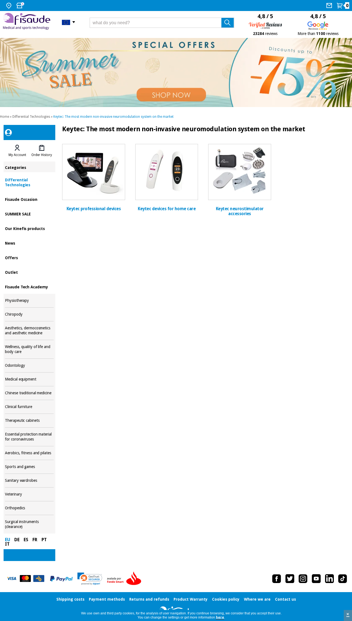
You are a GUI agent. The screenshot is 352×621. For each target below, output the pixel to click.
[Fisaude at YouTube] (316, 578)
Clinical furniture (29, 407)
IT (7, 544)
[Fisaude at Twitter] (289, 578)
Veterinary (29, 494)
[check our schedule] (21, 5)
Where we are (257, 599)
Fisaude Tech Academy (29, 286)
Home (4, 117)
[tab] (17, 150)
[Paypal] (61, 578)
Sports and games (29, 467)
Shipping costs (70, 599)
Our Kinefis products (29, 228)
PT (44, 539)
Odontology (29, 365)
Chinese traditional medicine (29, 393)
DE (17, 539)
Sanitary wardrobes (29, 480)
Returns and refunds (149, 599)
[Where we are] (9, 5)
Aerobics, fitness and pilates (29, 453)
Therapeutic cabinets (29, 420)
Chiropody (29, 314)
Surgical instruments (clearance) (29, 524)
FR (34, 539)
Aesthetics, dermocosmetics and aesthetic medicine (29, 330)
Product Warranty (191, 599)
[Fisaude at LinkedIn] (329, 578)
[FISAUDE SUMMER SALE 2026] (176, 72)
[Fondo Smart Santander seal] (125, 578)
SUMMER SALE (29, 213)
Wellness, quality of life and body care (29, 349)
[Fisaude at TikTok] (342, 578)
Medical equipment (29, 379)
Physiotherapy (29, 300)
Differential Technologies (31, 117)
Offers (29, 257)
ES (26, 539)
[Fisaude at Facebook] (276, 578)
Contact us (285, 599)
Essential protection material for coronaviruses (29, 437)
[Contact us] (330, 5)
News (29, 243)
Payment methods (107, 599)
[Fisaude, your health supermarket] (28, 22)
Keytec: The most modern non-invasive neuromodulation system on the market (113, 117)
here (220, 617)
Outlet (29, 272)
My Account (17, 155)
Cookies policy (226, 599)
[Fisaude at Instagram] (303, 578)
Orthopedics (29, 508)
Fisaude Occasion (29, 199)
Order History (41, 155)
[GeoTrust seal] (90, 578)
